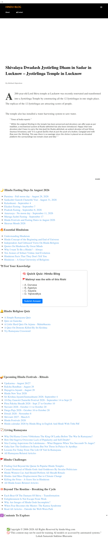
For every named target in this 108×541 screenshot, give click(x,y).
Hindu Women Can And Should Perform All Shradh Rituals (34, 472)
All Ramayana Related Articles (20, 453)
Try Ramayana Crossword (17, 331)
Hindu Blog (13, 7)
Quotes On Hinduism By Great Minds (23, 246)
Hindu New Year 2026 (15, 393)
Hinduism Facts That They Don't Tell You (25, 256)
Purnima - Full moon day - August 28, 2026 (26, 196)
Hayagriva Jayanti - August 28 (19, 390)
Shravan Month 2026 (14, 223)
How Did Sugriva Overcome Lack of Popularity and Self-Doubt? (37, 439)
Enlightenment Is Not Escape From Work (25, 498)
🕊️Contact (19, 12)
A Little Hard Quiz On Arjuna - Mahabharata (27, 324)
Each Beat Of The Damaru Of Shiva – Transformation (31, 495)
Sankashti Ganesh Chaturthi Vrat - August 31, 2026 (30, 199)
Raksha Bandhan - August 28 (19, 386)
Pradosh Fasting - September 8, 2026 (23, 209)
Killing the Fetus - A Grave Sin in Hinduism (26, 479)
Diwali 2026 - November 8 (17, 413)
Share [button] (97, 179)
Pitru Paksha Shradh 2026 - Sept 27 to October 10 (29, 403)
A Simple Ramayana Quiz (17, 317)
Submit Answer (32, 301)
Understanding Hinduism (17, 236)
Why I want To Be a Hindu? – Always (23, 249)
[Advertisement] (54, 36)
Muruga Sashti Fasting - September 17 (23, 216)
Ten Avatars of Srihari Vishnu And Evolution (27, 253)
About (7, 12)
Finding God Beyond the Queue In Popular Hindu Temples (34, 466)
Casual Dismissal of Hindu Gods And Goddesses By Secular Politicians (40, 469)
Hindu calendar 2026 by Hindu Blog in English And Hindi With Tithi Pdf (41, 423)
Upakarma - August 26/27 (17, 383)
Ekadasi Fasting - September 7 (19, 206)
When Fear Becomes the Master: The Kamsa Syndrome (32, 505)
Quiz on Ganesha (13, 320)
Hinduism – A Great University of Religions (26, 259)
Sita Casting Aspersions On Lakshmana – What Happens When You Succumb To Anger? (49, 443)
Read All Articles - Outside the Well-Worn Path (28, 509)
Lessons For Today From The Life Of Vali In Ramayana (32, 449)
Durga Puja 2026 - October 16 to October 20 (27, 410)
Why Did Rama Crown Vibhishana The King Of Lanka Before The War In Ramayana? (48, 436)
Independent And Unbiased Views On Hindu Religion (31, 242)
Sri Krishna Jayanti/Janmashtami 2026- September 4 (31, 396)
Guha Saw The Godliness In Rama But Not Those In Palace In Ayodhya (40, 446)
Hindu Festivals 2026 (15, 420)
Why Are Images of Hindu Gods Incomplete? (27, 502)
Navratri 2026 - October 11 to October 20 (25, 406)
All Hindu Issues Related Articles (21, 482)
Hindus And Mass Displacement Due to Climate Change (33, 476)
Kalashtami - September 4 (17, 203)
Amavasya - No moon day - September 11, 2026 (28, 213)
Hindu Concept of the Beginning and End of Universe (31, 239)
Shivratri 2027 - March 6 (17, 417)
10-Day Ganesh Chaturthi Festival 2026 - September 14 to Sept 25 (38, 400)
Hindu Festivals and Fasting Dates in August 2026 (29, 220)
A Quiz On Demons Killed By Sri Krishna (25, 327)
